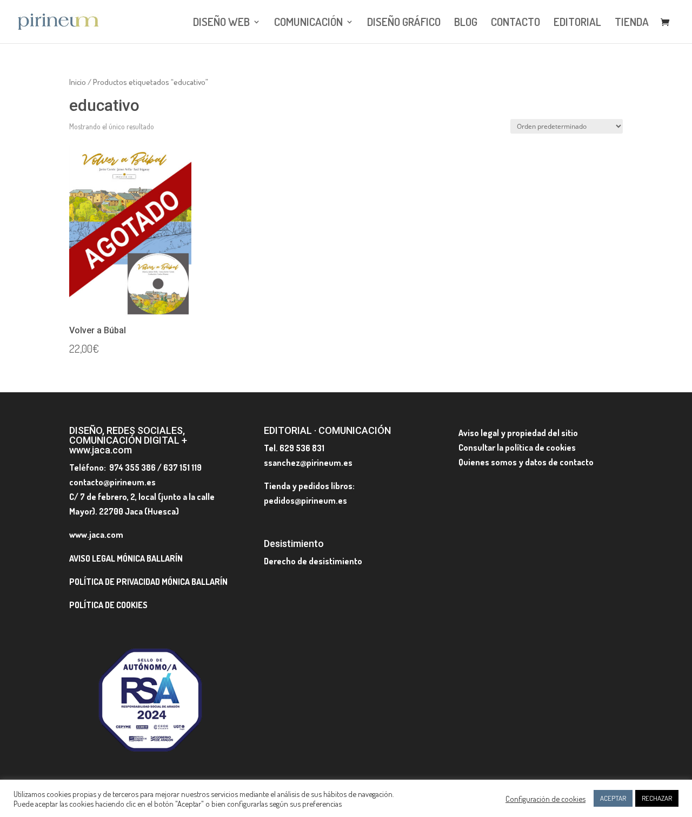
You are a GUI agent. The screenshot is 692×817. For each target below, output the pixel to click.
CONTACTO (515, 23)
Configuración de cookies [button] (545, 798)
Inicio (77, 82)
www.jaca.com (96, 534)
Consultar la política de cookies (517, 447)
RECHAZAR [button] (657, 798)
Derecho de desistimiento (313, 561)
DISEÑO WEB (221, 23)
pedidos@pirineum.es (305, 500)
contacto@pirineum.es (112, 482)
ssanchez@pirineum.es (308, 462)
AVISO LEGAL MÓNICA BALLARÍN (126, 558)
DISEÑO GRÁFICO (404, 23)
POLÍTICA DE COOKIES (108, 604)
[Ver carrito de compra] (668, 23)
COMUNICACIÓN (308, 23)
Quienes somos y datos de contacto (526, 462)
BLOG (465, 23)
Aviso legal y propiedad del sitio (518, 432)
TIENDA (632, 23)
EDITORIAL (577, 23)
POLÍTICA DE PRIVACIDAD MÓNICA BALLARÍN (148, 581)
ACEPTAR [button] (613, 798)
